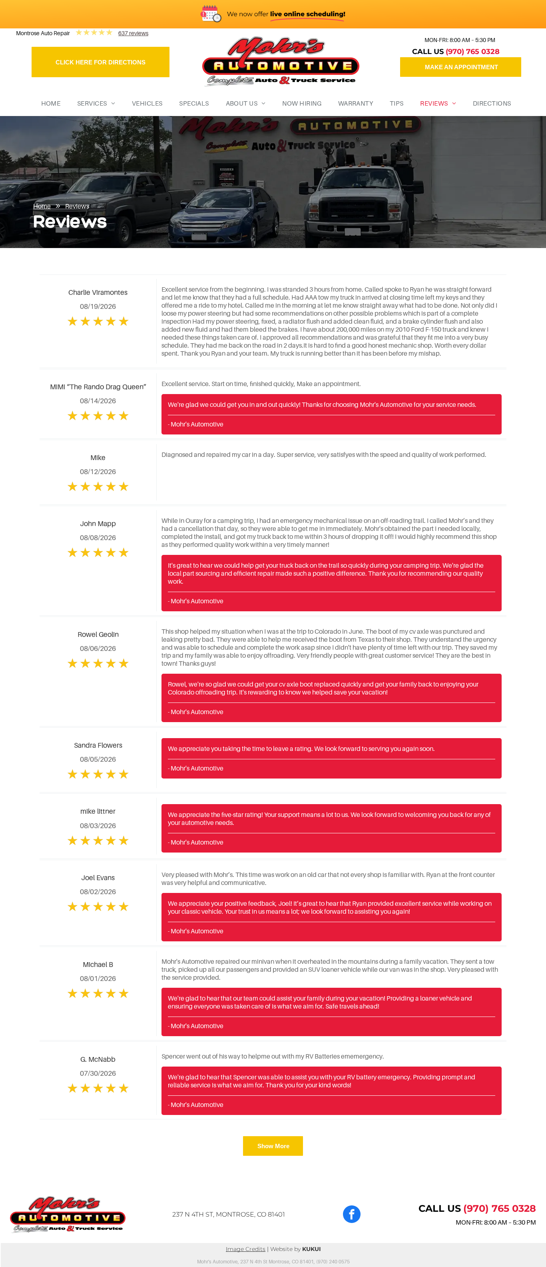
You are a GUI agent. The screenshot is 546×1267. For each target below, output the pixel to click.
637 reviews (133, 33)
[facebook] (352, 1215)
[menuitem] (48, 103)
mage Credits (246, 1249)
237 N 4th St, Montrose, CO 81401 (228, 1214)
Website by (285, 1249)
